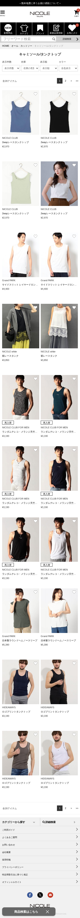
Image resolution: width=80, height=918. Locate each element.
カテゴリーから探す (13, 822)
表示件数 (7, 62)
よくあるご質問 (9, 837)
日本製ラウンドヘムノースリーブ (19, 640)
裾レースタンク (10, 356)
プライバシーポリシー (12, 867)
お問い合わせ (8, 845)
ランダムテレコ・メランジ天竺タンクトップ (25, 431)
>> (77, 81)
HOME (5, 46)
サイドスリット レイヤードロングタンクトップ (27, 284)
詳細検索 (67, 39)
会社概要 (6, 852)
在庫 (23, 62)
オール (14, 46)
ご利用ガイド (8, 830)
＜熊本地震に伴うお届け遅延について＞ (40, 3)
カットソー (26, 46)
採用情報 (6, 860)
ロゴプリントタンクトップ (16, 711)
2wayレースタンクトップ (15, 142)
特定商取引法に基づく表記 (15, 874)
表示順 (43, 62)
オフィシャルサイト (11, 882)
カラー (62, 62)
